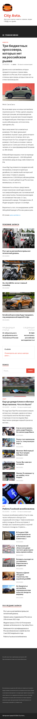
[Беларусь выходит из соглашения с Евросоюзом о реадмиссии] (8, 566)
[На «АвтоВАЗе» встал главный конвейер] (18, 281)
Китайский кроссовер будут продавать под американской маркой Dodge (18, 316)
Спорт (4, 399)
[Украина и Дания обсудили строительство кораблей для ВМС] (8, 580)
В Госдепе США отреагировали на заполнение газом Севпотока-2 (23, 535)
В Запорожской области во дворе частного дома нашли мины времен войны (24, 549)
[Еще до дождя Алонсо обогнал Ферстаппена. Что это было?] (18, 397)
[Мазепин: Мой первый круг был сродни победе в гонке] (8, 458)
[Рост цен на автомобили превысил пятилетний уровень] (18, 249)
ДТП (3, 506)
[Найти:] (18, 370)
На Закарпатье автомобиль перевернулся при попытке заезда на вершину (23, 590)
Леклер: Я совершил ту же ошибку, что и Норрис (25, 475)
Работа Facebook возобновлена (18, 508)
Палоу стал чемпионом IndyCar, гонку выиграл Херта (25, 441)
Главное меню (11, 35)
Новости (5, 42)
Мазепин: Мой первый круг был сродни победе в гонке (25, 453)
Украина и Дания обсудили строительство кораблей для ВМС (23, 576)
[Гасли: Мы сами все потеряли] (8, 469)
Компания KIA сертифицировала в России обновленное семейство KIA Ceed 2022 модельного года (16, 630)
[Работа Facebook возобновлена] (18, 504)
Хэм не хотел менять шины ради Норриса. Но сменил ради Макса (25, 430)
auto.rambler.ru (15, 215)
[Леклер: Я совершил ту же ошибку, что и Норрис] (8, 480)
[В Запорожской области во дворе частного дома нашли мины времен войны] (8, 553)
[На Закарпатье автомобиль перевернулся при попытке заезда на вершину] (8, 593)
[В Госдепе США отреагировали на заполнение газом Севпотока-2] (8, 539)
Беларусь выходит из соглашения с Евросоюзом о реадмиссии (24, 562)
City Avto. (12, 15)
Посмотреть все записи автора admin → (17, 354)
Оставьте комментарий (25, 64)
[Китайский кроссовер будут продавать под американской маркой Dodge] (18, 313)
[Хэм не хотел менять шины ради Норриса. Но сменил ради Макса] (8, 435)
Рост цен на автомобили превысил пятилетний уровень (16, 252)
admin (14, 64)
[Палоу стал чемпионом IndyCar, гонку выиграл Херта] (8, 446)
